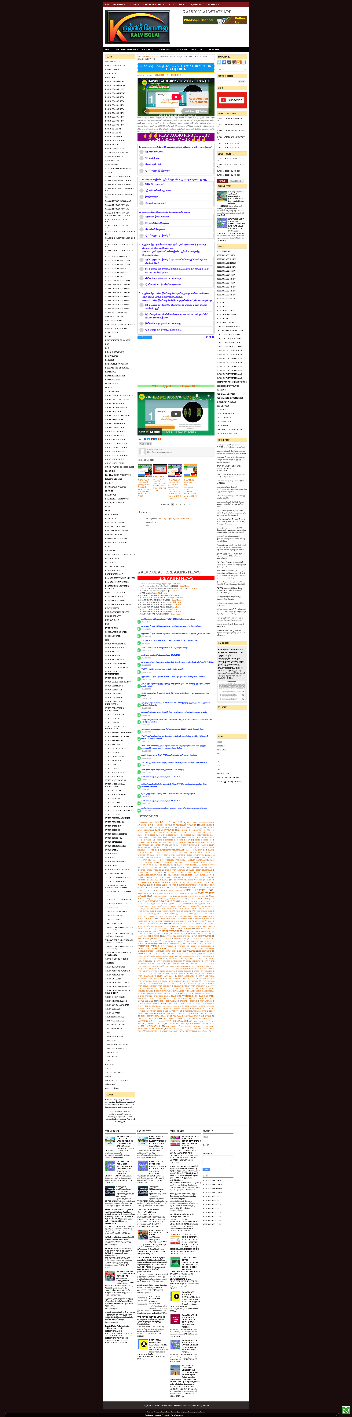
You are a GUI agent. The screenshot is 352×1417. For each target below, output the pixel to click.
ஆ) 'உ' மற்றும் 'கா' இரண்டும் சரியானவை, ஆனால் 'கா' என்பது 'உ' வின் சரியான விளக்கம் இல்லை (177, 270)
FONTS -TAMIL (195, 899)
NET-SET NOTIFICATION (193, 931)
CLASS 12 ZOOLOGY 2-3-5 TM (170, 862)
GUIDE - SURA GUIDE (185, 914)
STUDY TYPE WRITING (184, 988)
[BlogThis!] (142, 443)
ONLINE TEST (151, 56)
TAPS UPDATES (146, 996)
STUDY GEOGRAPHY (167, 971)
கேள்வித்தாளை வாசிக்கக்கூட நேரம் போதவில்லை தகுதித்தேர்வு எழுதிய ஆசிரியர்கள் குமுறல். (183, 1196)
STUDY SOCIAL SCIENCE (146, 986)
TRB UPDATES (156, 1028)
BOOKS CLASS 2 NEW (198, 833)
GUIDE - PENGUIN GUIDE (184, 911)
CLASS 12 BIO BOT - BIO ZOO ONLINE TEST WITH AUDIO (117, 214)
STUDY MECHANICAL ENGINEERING (115, 785)
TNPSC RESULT (192, 1018)
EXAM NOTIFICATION (196, 896)
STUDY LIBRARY (206, 974)
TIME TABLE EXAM (155, 1003)
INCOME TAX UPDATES (177, 919)
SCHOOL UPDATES (189, 954)
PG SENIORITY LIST (197, 939)
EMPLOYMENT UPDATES (116, 364)
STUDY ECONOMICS (189, 963)
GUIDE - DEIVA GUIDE (152, 906)
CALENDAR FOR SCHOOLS (148, 842)
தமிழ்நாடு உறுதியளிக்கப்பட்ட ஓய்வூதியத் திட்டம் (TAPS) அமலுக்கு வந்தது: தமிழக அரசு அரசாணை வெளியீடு (232, 611)
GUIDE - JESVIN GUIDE (186, 909)
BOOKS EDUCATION (145, 840)
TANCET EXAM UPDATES (198, 993)
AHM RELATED (206, 825)
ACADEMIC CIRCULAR (164, 825)
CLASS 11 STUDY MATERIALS (171, 850)
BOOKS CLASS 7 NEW (114, 117)
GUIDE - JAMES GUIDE (168, 909)
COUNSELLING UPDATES (149, 882)
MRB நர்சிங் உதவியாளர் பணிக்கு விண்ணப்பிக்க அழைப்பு (162, 770)
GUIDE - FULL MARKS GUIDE (118, 415)
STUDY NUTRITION (205, 979)
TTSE (184, 1029)
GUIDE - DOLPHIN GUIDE (171, 906)
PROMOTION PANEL (204, 944)
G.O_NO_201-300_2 (145, 904)
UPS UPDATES (207, 1029)
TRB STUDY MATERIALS (116, 1048)
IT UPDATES (207, 919)
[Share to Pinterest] (150, 443)
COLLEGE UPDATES (159, 880)
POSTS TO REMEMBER (148, 943)
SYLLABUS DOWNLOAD (183, 991)
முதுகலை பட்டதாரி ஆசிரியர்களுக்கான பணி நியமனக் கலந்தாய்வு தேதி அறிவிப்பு (171, 626)
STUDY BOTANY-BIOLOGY (116, 667)
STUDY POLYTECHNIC (154, 984)
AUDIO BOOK (207, 828)
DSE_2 (159, 890)
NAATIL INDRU (147, 929)
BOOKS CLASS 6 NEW (194, 835)
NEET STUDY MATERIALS (148, 931)
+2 (218, 761)
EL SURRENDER (160, 893)
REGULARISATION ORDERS (150, 951)
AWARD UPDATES (145, 830)
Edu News (221, 746)
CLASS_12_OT (205, 875)
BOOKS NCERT (183, 840)
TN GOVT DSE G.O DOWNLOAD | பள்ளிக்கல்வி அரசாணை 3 (119, 941)
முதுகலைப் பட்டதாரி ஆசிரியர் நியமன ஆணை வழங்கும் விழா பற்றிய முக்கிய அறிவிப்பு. (173, 676)
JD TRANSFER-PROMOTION (162, 921)
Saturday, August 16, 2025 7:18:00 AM (173, 518)
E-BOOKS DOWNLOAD (174, 891)
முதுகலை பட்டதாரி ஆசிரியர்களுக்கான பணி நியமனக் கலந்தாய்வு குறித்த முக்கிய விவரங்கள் (176, 633)
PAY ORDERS (143, 938)
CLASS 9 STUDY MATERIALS (200, 870)
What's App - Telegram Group (229, 781)
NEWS (151, 934)
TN (169, 1003)
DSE (151, 891)
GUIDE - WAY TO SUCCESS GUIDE (150, 916)
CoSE (209, 880)
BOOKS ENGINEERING (165, 840)
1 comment (175, 75)
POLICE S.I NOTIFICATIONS (172, 941)
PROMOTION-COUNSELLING (201, 946)
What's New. (175, 1031)
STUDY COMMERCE (156, 963)
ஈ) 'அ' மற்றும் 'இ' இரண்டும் (157, 170)
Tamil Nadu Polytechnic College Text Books (117, 1327)
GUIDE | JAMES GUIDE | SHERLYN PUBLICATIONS (190, 1237)
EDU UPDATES (195, 890)
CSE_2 (164, 885)
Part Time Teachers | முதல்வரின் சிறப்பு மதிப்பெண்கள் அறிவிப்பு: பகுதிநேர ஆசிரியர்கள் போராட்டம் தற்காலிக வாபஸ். (232, 564)
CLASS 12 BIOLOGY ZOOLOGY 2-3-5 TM (181, 857)
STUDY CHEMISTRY (193, 961)
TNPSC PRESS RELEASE (172, 1018)
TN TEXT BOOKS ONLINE (159, 1011)
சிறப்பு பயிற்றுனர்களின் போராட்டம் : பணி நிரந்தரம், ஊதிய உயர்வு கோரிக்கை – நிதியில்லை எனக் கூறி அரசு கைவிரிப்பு (231, 547)
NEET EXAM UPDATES (180, 928)
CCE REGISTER (199, 843)
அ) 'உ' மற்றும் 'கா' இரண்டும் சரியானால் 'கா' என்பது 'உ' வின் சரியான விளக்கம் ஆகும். (176, 261)
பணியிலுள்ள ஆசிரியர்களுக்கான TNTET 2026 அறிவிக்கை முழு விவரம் (168, 619)
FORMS (206, 899)
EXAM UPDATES (112, 380)
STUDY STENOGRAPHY (198, 986)
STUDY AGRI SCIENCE (204, 956)
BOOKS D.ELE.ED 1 (189, 837)
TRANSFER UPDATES (155, 1024)
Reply (148, 525)
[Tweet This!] (148, 439)
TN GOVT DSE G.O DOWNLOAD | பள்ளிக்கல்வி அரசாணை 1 (192, 1003)
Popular (222, 180)
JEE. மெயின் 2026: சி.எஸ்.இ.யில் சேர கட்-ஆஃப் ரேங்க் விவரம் (164, 648)
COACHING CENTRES (114, 316)
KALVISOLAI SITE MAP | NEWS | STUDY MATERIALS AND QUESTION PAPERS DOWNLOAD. (191, 1142)
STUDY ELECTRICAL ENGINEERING (150, 966)
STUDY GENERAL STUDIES (147, 971)
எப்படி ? (206, 1031)
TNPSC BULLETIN (184, 1013)
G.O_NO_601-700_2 (161, 904)
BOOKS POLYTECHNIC (203, 840)
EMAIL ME (183, 893)
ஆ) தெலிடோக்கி (152, 157)
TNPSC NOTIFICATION (148, 1018)
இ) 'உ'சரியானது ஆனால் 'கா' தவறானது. (163, 278)
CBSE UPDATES (185, 842)
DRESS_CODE (142, 891)
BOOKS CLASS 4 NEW (157, 835)
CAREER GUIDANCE (169, 843)
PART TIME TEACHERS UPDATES (176, 936)
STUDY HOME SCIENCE (160, 974)
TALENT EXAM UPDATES (150, 993)
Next (190, 504)
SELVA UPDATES (206, 954)
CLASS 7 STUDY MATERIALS (150, 870)
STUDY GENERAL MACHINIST (201, 969)
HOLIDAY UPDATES (146, 918)
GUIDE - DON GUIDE (189, 906)
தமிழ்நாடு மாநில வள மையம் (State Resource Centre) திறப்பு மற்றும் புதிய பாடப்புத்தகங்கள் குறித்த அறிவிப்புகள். (231, 530)
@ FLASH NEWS (166, 822)
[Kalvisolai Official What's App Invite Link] (346, 1410)
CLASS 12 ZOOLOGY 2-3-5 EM (117, 260)
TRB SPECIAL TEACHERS (190, 1026)
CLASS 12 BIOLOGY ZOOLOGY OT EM (119, 245)
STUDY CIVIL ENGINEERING (118, 682)
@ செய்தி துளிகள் (205, 822)
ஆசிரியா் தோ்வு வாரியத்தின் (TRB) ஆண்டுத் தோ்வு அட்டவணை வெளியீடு (169, 755)
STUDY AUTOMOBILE (176, 959)
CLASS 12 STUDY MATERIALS (194, 860)
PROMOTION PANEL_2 (148, 946)
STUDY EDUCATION (205, 963)
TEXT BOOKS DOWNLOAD (167, 1001)
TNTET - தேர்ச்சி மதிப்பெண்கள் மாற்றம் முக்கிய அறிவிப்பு (162, 669)
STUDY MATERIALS (165, 976)
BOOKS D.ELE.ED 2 (205, 837)
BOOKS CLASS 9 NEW (172, 837)
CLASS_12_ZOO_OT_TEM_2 (148, 877)
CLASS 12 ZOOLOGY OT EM (195, 862)
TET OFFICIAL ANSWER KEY (181, 998)
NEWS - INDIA (162, 933)
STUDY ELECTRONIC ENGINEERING (176, 966)
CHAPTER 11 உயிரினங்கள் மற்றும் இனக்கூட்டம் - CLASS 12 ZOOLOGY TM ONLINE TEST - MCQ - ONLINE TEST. (190, 489)
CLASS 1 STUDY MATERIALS (186, 845)
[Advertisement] (176, 361)
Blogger (121, 1121)
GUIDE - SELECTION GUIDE (166, 914)
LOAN (184, 926)
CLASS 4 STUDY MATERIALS (158, 868)
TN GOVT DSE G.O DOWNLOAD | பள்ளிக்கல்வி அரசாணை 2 (158, 1006)
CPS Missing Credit (200, 882)
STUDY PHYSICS (193, 981)
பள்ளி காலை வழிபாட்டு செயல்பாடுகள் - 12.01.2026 (160, 777)
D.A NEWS (210, 885)
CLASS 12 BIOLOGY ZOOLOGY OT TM (166, 860)
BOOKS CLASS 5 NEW (175, 835)
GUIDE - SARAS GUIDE (146, 914)
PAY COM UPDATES (202, 936)
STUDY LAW (192, 974)
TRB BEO (211, 1024)
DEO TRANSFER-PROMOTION (183, 887)
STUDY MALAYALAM (145, 976)
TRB (218, 765)
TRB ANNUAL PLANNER (177, 1024)
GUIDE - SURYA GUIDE (204, 914)
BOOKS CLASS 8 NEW (153, 837)
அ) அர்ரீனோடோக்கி (154, 151)
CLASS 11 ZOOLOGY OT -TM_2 (166, 852)
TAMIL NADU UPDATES (173, 993)
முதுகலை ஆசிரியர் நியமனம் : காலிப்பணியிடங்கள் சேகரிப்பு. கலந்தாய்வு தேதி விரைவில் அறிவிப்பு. (177, 662)
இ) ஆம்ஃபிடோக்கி (153, 164)
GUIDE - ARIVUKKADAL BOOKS (188, 904)
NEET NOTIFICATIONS (204, 929)
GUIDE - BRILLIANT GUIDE (117, 399)
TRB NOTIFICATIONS (150, 1026)
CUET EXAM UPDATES (187, 885)
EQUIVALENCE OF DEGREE (163, 896)
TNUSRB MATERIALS (200, 1021)
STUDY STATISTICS (181, 986)
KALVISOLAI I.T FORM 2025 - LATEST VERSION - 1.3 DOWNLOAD (237, 222)
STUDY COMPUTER (172, 963)
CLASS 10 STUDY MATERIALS (118, 180)
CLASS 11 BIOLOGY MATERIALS (163, 847)
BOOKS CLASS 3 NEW (114, 101)
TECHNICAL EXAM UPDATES (151, 998)
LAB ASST (167, 926)
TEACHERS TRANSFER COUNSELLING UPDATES (193, 996)
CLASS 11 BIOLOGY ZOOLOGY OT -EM (191, 847)
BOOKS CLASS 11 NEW (160, 833)
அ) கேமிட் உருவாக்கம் (154, 183)
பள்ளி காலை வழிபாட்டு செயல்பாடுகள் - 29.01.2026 (160, 655)
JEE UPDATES (199, 921)
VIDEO (140, 1031)
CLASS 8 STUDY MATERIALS (174, 870)
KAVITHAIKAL (156, 926)
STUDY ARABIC (143, 959)
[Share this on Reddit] (159, 439)
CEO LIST (168, 845)
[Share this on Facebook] (145, 439)
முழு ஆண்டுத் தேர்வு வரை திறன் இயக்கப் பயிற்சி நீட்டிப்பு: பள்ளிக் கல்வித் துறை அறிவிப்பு (174, 712)
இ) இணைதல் (151, 196)
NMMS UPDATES (198, 933)
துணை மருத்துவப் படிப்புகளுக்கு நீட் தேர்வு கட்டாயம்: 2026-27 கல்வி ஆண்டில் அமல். (172, 729)
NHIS (186, 933)
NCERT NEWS (162, 929)
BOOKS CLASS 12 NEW (179, 833)
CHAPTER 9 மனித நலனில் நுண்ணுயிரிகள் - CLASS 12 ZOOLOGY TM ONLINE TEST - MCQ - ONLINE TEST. (145, 488)
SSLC (219, 754)
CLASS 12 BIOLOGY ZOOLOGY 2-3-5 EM (120, 232)
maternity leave (194, 926)
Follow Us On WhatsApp (172, 1415)
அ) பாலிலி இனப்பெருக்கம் (157, 216)
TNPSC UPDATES (177, 1021)
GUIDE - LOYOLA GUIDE (146, 911)
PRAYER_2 (187, 943)
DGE (200, 887)
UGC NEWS (194, 1029)
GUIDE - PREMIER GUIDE (203, 911)
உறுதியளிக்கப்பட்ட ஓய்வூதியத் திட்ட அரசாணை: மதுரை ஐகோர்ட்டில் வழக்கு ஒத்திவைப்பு (174, 808)
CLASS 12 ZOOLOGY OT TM (116, 272)
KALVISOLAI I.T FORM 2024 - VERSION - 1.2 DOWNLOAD (189, 1318)
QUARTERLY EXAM (208, 949)
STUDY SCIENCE (206, 984)
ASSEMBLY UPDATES (190, 828)
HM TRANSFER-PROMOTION (186, 916)
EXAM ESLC (180, 896)
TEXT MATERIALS (206, 1001)
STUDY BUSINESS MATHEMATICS (169, 961)
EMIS (192, 893)
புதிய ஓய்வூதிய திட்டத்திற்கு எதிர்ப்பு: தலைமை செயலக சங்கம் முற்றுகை (168, 793)
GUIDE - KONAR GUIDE (204, 909)
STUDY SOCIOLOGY (164, 986)
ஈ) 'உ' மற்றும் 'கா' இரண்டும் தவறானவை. (163, 284)
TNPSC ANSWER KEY (165, 1013)
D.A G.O (200, 885)
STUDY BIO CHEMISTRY (196, 959)
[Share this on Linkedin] (155, 439)
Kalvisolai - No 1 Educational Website (174, 1405)
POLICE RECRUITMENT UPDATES (120, 578)
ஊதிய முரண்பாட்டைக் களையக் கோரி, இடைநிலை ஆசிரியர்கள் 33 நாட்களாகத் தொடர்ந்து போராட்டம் (231, 521)
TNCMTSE (175, 1011)
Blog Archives (235, 180)
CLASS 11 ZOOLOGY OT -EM (195, 850)
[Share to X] (145, 443)
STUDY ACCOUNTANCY (185, 956)
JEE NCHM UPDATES (183, 921)
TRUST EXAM (173, 1029)
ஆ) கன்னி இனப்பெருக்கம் (157, 222)
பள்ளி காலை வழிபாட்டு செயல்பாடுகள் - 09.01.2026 (160, 801)
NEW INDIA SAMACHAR (116, 542)
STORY (171, 956)
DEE (142, 887)
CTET (173, 885)
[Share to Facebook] (148, 443)
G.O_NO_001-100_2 (188, 901)
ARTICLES (172, 827)
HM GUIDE (168, 916)
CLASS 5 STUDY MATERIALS (181, 868)
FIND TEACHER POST (177, 899)
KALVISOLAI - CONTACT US (183, 924)
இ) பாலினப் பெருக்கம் (155, 229)
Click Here (175, 583)
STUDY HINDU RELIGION (203, 971)
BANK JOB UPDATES (164, 830)
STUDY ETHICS (152, 969)
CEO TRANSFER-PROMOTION (149, 845)
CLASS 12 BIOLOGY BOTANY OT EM (162, 855)
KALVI (210, 921)
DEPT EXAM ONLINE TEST (229, 777)
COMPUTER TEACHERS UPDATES (188, 880)
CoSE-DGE (221, 750)
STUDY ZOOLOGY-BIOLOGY (117, 869)
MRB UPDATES (209, 926)
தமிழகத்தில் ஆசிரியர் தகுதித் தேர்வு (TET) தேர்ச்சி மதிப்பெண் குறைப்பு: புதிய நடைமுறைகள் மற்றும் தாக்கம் (232, 512)
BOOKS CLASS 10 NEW (115, 85)
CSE (157, 885)
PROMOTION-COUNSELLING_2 (151, 948)
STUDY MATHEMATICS (186, 976)
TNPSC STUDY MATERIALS (117, 1005)
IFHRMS (162, 919)
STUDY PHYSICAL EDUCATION (173, 981)
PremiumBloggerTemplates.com (165, 1412)
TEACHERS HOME (161, 996)
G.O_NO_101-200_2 (205, 901)
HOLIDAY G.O (206, 916)
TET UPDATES (147, 1001)
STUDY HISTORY (143, 974)
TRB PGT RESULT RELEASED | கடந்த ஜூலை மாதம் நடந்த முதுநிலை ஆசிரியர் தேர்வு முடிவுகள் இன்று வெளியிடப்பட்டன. (118, 1252)
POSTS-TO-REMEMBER (171, 944)
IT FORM (194, 918)
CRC (151, 885)
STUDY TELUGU (151, 988)
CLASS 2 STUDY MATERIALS (188, 865)
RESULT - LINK (170, 951)
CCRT (210, 843)
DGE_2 (208, 887)
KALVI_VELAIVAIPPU (159, 923)
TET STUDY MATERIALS (205, 998)
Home (107, 4)
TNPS (204, 1011)
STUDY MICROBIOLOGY (173, 979)
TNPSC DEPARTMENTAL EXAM (153, 1016)
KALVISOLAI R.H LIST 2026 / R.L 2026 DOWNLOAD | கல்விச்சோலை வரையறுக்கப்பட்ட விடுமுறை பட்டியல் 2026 (125, 1277)
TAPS (213, 994)
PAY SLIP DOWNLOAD (162, 939)
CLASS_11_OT (173, 872)
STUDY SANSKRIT (190, 984)
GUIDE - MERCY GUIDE (165, 911)
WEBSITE (165, 1031)
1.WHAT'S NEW (144, 825)
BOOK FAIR (182, 830)
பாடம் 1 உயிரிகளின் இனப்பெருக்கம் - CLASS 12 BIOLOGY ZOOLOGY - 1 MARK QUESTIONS (176, 68)
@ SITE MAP (191, 822)
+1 (217, 757)
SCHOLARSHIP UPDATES (168, 954)
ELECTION (172, 893)
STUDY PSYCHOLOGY (173, 984)
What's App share (164, 386)
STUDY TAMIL (111, 850)
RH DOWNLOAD (205, 951)
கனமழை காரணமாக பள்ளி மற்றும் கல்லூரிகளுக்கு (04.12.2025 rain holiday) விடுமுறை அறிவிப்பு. (236, 197)
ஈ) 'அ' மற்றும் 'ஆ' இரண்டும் (157, 235)
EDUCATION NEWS (144, 893)
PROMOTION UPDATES (175, 946)
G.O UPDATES (171, 901)
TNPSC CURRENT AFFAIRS (204, 1013)
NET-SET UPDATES (170, 931)
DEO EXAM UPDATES (157, 887)
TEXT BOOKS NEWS (189, 1001)
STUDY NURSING (190, 979)
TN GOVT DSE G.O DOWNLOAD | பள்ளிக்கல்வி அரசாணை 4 (168, 1009)
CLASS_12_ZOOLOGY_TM (175, 877)
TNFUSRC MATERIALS (191, 1011)
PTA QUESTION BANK (177, 949)
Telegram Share (189, 386)
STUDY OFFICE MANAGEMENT (148, 981)
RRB (139, 954)
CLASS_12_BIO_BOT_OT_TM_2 (150, 875)
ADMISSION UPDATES (186, 825)
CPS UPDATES (111, 332)
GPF (172, 904)
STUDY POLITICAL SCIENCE (117, 818)
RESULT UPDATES (187, 951)
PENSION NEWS (180, 939)
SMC (151, 956)
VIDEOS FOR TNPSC (152, 1031)
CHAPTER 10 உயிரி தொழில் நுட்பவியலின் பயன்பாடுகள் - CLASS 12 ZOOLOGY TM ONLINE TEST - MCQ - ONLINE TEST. (175, 489)
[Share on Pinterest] (152, 439)
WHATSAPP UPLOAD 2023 (191, 1031)
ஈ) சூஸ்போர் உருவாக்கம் (155, 202)
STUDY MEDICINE (156, 979)
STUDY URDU (201, 988)
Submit (145, 337)
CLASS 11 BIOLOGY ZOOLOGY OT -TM (119, 195)
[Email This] (140, 443)
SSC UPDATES (161, 956)
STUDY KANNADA (178, 974)
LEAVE (176, 926)
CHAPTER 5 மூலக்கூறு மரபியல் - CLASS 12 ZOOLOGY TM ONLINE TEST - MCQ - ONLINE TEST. (160, 483)
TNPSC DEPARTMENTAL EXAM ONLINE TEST (190, 1016)
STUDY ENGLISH (112, 718)
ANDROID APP (143, 828)
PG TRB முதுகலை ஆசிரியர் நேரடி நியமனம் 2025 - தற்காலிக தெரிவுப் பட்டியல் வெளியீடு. (174, 762)
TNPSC (220, 769)
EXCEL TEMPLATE (158, 899)
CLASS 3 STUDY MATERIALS (117, 284)
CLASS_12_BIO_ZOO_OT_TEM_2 (180, 875)
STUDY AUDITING (158, 959)
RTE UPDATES (150, 954)
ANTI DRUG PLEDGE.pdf (154, 1297)
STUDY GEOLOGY (184, 971)
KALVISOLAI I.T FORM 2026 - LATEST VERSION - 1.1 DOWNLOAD (169, 641)
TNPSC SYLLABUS (159, 1021)
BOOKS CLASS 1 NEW (198, 830)
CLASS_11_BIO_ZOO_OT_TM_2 (150, 872)
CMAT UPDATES (195, 877)
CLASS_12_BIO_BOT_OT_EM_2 (197, 872)
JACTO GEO (142, 921)
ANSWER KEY (158, 828)
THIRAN (140, 1003)
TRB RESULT (171, 1026)
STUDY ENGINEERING (199, 966)
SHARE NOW (142, 956)
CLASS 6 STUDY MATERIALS (204, 868)
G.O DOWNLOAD (153, 901)
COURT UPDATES (173, 882)
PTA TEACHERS (192, 949)
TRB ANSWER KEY (197, 1024)
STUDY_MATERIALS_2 (164, 991)
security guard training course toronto (191, 1412)
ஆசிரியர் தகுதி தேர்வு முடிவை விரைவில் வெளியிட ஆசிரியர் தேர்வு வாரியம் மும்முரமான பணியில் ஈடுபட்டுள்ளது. (119, 1239)
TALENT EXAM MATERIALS (205, 991)
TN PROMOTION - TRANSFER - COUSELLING (118, 953)
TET (165, 998)
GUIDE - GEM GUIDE (151, 909)
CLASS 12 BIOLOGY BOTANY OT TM (191, 855)
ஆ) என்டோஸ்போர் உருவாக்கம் (158, 190)
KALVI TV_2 (142, 924)
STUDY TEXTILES (166, 988)
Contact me (110, 1104)
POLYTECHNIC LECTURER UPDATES (198, 941)
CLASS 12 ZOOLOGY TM (164, 865)
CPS (187, 882)
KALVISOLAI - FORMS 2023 (156, 1341)
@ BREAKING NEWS (145, 822)
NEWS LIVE (176, 934)
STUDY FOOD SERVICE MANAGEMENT (174, 969)
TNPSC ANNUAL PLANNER (117, 971)
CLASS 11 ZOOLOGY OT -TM (117, 209)
